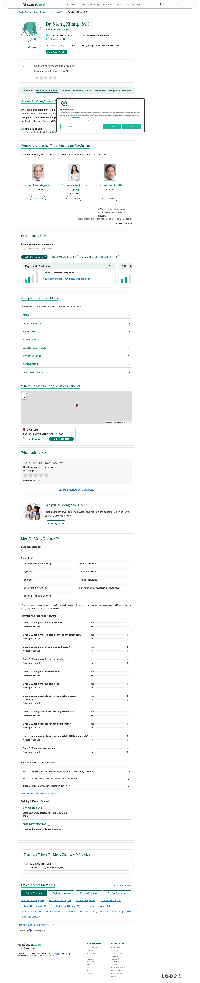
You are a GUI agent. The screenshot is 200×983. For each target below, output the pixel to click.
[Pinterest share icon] (179, 977)
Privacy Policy (75, 117)
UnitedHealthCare (33, 323)
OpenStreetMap (118, 422)
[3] (45, 77)
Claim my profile (56, 523)
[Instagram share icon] (167, 977)
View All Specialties (122, 885)
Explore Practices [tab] (88, 893)
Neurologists (40, 12)
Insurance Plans (82, 90)
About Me (100, 90)
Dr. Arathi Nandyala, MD (119, 911)
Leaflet (107, 422)
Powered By (23, 930)
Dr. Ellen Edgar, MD (85, 900)
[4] (50, 77)
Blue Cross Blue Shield (35, 372)
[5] (55, 77)
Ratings (65, 90)
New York (60, 12)
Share (33, 47)
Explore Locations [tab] (61, 893)
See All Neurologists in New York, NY (36, 924)
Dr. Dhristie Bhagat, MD (32, 900)
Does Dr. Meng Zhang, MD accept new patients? (46, 785)
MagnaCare (29, 331)
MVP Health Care (32, 356)
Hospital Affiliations (120, 90)
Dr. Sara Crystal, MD (31, 911)
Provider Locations (47, 90)
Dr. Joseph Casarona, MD (98, 905)
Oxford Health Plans (34, 347)
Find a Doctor (24, 12)
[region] (100, 115)
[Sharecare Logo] (34, 4)
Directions (37, 438)
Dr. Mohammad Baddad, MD (66, 905)
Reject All (112, 126)
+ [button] (24, 394)
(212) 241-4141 (62, 438)
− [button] (24, 397)
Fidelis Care (29, 339)
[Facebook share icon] (163, 977)
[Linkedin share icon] (171, 977)
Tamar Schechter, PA (31, 916)
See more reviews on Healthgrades (77, 489)
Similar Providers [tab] (34, 893)
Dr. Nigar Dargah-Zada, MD (34, 905)
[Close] (141, 102)
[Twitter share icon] (175, 977)
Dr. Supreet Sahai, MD (60, 900)
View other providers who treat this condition (66, 278)
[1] (36, 77)
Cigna (26, 315)
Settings (70, 126)
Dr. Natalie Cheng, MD (91, 911)
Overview (27, 90)
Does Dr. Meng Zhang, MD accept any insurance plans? (50, 778)
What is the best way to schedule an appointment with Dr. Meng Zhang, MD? (59, 771)
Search (160, 4)
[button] (57, 615)
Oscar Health (30, 364)
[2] (41, 77)
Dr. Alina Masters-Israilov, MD (60, 911)
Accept (131, 126)
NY (51, 12)
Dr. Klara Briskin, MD (111, 900)
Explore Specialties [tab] (117, 893)
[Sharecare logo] (48, 944)
